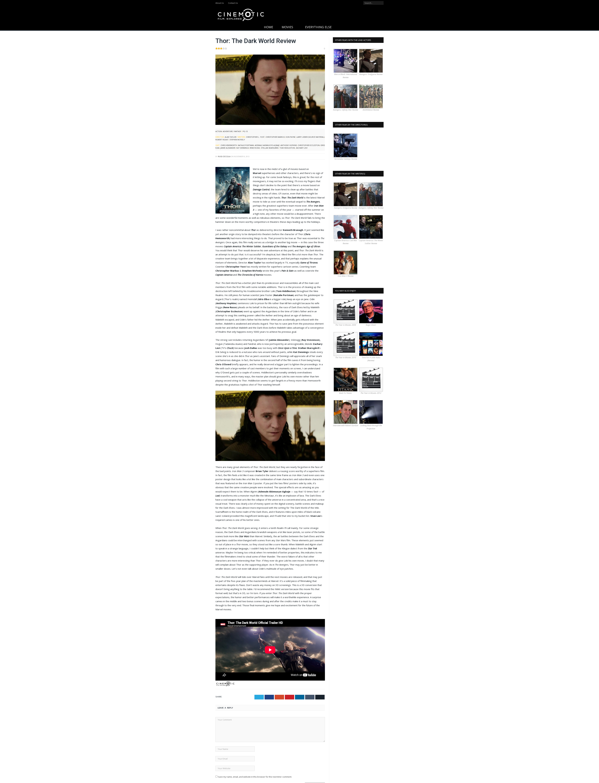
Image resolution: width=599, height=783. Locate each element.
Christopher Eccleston (309, 145)
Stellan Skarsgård (270, 148)
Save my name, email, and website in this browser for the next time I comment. (255, 776)
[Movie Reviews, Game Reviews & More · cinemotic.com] (240, 14)
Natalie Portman (246, 145)
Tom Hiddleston (287, 148)
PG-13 (245, 131)
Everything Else (318, 27)
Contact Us (233, 3)
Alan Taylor (230, 137)
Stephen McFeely (237, 139)
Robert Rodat (222, 139)
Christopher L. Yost (255, 137)
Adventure (228, 131)
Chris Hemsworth (229, 145)
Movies (287, 27)
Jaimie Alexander (227, 148)
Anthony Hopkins (288, 145)
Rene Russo (255, 148)
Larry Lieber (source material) (310, 137)
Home (268, 27)
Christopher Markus (275, 137)
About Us (219, 3)
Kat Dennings (242, 148)
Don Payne (290, 137)
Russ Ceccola (224, 156)
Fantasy (237, 131)
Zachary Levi (301, 148)
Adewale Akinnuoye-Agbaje (267, 145)
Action (218, 131)
